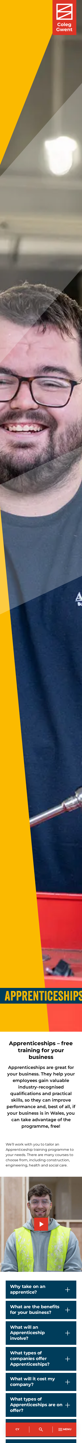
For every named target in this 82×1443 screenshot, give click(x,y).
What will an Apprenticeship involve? (27, 1333)
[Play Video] (41, 1224)
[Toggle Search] (41, 1429)
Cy (17, 1429)
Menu (67, 1429)
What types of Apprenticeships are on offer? (36, 1405)
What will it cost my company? (32, 1381)
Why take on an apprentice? (27, 1289)
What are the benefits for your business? (34, 1309)
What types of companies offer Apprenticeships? (30, 1359)
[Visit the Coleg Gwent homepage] (64, 17)
